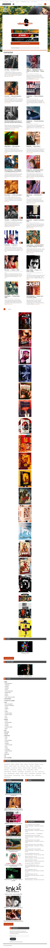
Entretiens (6, 686)
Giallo (36, 771)
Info (13, 4)
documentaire (38, 773)
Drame (33, 775)
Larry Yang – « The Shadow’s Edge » (12, 69)
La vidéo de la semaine (8, 727)
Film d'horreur (28, 771)
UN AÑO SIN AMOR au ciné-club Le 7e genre (13, 837)
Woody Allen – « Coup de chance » (34, 146)
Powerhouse (19, 769)
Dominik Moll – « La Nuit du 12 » (11, 245)
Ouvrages (6, 747)
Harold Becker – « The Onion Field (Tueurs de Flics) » (35, 121)
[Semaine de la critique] (25, 10)
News (5, 730)
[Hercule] (25, 574)
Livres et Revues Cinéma (9, 691)
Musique (6, 719)
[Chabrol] (25, 521)
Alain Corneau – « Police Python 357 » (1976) (34, 195)
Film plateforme (7, 699)
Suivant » (9, 309)
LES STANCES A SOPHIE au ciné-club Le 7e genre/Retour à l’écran (13, 851)
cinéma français (38, 775)
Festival (6, 689)
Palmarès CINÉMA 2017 (35, 863)
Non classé (6, 732)
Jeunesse (6, 711)
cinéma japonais (32, 773)
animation (17, 764)
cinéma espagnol (21, 771)
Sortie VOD (6, 754)
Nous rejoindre (7, 4)
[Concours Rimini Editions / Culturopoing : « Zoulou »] (25, 31)
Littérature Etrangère (8, 713)
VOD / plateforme (7, 757)
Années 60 (26, 764)
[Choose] (25, 346)
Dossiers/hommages (8, 722)
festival (22, 775)
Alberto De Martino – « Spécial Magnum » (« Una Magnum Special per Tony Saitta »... (13, 170)
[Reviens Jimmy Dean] (25, 364)
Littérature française (8, 714)
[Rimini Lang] (25, 601)
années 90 (12, 764)
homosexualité (7, 764)
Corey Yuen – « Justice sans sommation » (13, 96)
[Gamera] (25, 504)
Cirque (6, 737)
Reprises (6, 694)
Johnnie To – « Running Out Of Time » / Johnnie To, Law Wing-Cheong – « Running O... (35, 71)
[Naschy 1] (25, 451)
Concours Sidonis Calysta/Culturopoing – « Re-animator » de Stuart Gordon (34, 826)
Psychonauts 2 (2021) (25, 653)
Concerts (6, 720)
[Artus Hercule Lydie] (25, 556)
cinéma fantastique (16, 775)
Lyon (32, 771)
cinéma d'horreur (30, 769)
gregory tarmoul (28, 829)
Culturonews (12, 1)
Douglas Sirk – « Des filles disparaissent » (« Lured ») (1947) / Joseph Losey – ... (35, 170)
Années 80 (17, 773)
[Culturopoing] (25, 28)
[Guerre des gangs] (25, 486)
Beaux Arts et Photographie (9, 705)
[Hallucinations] (25, 381)
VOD (5, 756)
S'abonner (13, 938)
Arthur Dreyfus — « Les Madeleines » (36, 833)
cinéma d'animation (7, 771)
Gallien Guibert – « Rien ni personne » (12, 146)
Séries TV (6, 695)
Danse (6, 738)
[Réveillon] (25, 328)
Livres (5, 702)
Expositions (7, 743)
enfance (21, 764)
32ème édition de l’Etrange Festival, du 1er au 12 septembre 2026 (13, 795)
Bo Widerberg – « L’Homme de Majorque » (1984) (35, 96)
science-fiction (41, 771)
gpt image (27, 863)
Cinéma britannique (11, 773)
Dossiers (6, 707)
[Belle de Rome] (25, 434)
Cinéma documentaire (8, 775)
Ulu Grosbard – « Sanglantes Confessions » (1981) (35, 220)
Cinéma (5, 682)
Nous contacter (34, 1)
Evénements (7, 688)
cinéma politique (13, 769)
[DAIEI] (25, 619)
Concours (17, 1)
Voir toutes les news (8, 924)
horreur (36, 769)
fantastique (14, 771)
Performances (7, 749)
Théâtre (6, 752)
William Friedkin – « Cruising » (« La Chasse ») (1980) (34, 270)
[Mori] (25, 591)
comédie (21, 773)
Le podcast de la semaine (9, 700)
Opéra (6, 746)
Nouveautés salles (8, 692)
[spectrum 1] (25, 636)
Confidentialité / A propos (25, 1)
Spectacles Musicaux (8, 750)
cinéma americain (7, 777)
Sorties (6, 717)
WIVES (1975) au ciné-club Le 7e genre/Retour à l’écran (13, 921)
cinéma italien (27, 775)
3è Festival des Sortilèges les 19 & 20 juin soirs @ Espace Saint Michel (13, 865)
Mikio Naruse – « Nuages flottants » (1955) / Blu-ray (13, 907)
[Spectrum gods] (25, 539)
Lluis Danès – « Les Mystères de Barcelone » (14, 220)
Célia (26, 833)
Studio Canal (31, 764)
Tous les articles (5, 1)
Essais (6, 710)
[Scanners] (25, 416)
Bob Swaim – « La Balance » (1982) (12, 270)
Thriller (43, 773)
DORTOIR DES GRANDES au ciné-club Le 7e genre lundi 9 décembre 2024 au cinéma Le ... (13, 122)
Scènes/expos (7, 735)
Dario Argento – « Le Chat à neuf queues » (13, 195)
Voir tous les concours (25, 43)
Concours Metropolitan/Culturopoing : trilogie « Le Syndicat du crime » (34, 866)
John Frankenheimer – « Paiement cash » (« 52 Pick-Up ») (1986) (35, 296)
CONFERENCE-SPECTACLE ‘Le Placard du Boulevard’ (13, 823)
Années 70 (26, 773)
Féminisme (36, 764)
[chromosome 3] (25, 399)
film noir (41, 764)
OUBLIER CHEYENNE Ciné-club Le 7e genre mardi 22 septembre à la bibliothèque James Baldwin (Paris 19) (13, 809)
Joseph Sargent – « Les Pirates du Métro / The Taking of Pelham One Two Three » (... (35, 245)
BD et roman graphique (9, 704)
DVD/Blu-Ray (7, 685)
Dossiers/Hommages (8, 683)
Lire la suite (11, 76)
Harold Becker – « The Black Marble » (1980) (12, 296)
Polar (6, 716)
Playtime (6, 734)
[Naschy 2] (25, 469)
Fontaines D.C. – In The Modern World (25, 676)
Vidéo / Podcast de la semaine (10, 697)
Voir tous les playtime (8, 658)
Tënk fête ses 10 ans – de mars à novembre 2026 (13, 894)
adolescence (6, 769)
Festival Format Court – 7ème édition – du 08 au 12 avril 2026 (13, 880)
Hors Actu (6, 725)
